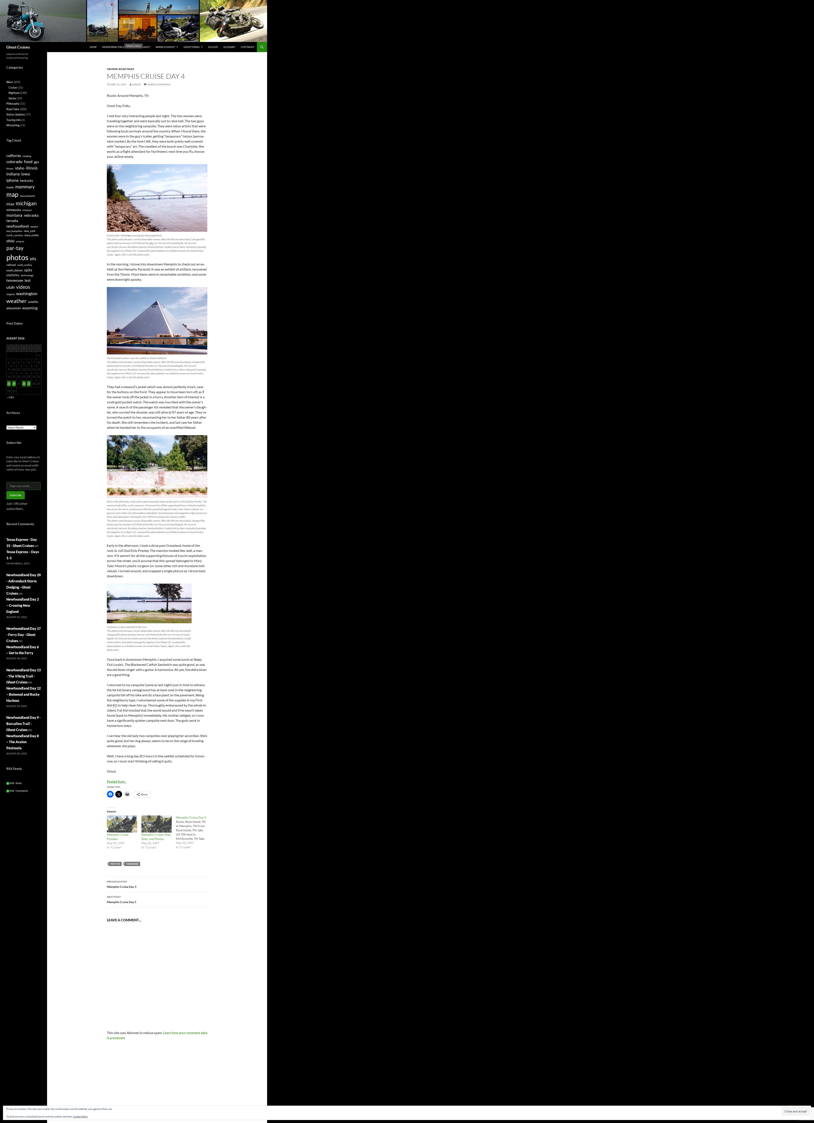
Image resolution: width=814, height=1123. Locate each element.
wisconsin (13, 308)
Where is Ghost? (165, 47)
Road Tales (126, 69)
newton (34, 226)
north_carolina (14, 235)
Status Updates (15, 114)
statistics (13, 275)
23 (9, 383)
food (28, 161)
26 (24, 383)
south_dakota (14, 270)
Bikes (9, 82)
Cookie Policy (80, 1116)
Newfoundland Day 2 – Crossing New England (22, 605)
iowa (25, 173)
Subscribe (15, 495)
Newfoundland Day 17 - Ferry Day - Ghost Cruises (23, 634)
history (10, 168)
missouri (27, 210)
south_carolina (24, 265)
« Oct (10, 397)
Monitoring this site (114, 47)
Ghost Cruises (18, 47)
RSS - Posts (15, 783)
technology (27, 275)
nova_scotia (31, 235)
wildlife (33, 302)
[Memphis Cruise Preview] (122, 824)
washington (26, 293)
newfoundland (17, 226)
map (12, 194)
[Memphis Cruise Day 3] (193, 832)
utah (10, 287)
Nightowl (14, 92)
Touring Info (13, 120)
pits (33, 258)
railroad (11, 265)
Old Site (213, 47)
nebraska (31, 215)
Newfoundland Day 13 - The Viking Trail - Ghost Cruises (23, 676)
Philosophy (13, 103)
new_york (29, 231)
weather (16, 301)
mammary (25, 186)
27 (29, 383)
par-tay (15, 248)
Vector (12, 98)
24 (14, 383)
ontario (20, 241)
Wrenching (13, 125)
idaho (19, 168)
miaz (10, 203)
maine (10, 187)
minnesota (13, 210)
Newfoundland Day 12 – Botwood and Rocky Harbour (23, 694)
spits (28, 270)
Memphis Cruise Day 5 (121, 899)
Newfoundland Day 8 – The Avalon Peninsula (22, 742)
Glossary (229, 47)
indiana (13, 173)
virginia (10, 294)
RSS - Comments (18, 790)
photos (115, 863)
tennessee (132, 863)
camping (26, 156)
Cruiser (112, 69)
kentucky (26, 180)
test (28, 280)
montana (14, 215)
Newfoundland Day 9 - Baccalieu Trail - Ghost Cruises (23, 723)
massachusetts (27, 195)
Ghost (136, 84)
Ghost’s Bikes (192, 47)
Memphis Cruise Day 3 (121, 884)
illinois (32, 167)
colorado (14, 161)
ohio (10, 240)
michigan (26, 203)
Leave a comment (159, 84)
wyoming (30, 307)
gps (36, 162)
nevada (12, 221)
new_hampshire (14, 231)
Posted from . (116, 781)
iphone (12, 180)
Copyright (247, 47)
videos (23, 287)
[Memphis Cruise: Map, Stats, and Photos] (156, 824)
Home (93, 47)
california (13, 155)
